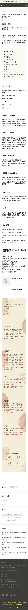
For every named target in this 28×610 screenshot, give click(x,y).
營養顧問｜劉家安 (18, 517)
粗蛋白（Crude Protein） (12, 57)
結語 (6, 69)
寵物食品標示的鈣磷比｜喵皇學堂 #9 (12, 229)
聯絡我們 (16, 570)
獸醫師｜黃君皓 (11, 520)
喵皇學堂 (6, 500)
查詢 (2, 565)
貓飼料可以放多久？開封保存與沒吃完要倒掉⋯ (14, 554)
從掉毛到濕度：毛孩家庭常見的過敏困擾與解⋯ (14, 549)
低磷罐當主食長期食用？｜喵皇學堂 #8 (12, 232)
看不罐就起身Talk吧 (7, 517)
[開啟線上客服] (24, 602)
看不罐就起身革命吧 (7, 514)
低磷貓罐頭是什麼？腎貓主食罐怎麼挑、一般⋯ (14, 539)
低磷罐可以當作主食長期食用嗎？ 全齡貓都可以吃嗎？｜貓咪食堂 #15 (14, 241)
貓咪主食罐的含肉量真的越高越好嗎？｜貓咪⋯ (14, 544)
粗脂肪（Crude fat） (11, 59)
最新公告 (6, 503)
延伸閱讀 (7, 72)
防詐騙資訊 (4, 567)
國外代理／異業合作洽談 (7, 570)
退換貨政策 (17, 565)
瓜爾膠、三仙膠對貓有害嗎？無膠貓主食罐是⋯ (14, 534)
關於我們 (6, 565)
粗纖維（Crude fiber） (11, 64)
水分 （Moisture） (10, 62)
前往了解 (22, 284)
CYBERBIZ (19, 604)
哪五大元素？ (9, 54)
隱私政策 (23, 565)
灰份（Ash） (8, 67)
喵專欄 (4, 520)
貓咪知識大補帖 (14, 488)
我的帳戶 (11, 565)
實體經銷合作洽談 (11, 567)
